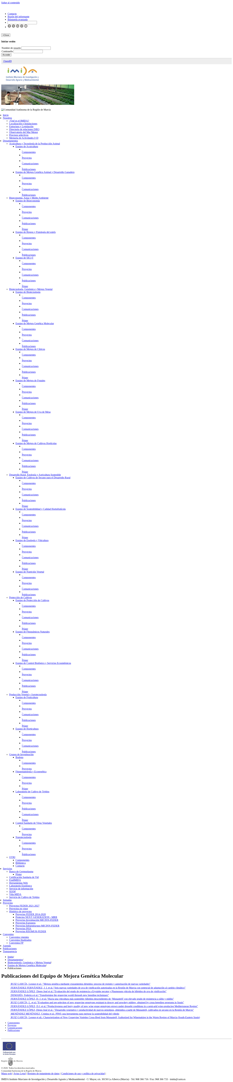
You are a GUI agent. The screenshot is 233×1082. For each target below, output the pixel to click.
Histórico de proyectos (20, 911)
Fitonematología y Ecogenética (31, 771)
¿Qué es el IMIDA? (19, 120)
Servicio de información (21, 888)
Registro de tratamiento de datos (43, 1073)
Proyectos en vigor (18, 908)
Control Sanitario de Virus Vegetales (34, 823)
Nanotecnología (23, 837)
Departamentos (10, 140)
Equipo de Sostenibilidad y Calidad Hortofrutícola (41, 509)
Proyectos (27, 158)
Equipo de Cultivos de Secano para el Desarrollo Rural (43, 477)
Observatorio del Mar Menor (23, 132)
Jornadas (7, 900)
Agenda (7, 945)
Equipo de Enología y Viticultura (32, 540)
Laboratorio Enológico (20, 885)
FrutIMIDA (15, 880)
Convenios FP (16, 942)
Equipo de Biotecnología (28, 292)
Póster (25, 229)
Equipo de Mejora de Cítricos (30, 349)
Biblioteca (21, 863)
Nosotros (7, 118)
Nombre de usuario (11, 48)
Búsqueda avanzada (18, 19)
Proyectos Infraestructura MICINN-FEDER (37, 925)
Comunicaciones (30, 163)
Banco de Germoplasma (21, 871)
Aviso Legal (19, 1073)
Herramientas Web (18, 883)
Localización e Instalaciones (23, 123)
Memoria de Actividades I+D (23, 138)
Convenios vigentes (19, 937)
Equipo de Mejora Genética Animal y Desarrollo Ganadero (45, 172)
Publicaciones (29, 169)
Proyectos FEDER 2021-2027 (24, 905)
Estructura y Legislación (21, 126)
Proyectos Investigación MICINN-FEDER (37, 920)
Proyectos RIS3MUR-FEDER (31, 931)
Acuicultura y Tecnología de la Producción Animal (34, 143)
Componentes (29, 152)
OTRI (12, 857)
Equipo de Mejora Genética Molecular (35, 323)
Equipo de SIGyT (24, 257)
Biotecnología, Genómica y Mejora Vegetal (30, 289)
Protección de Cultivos (20, 597)
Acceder (6, 55)
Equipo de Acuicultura (27, 146)
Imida (10, 956)
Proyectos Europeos (26, 923)
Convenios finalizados (20, 940)
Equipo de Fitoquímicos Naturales (33, 631)
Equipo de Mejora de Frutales (30, 380)
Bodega (19, 757)
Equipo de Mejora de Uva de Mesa (33, 412)
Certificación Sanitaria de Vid (24, 877)
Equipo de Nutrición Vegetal (30, 571)
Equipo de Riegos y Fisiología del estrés (36, 232)
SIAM (12, 891)
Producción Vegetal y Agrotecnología (28, 694)
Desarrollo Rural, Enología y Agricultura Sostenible (35, 474)
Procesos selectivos (18, 135)
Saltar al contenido (10, 2)
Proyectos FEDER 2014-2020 (31, 914)
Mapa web (6, 1073)
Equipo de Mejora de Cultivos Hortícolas (36, 443)
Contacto (20, 865)
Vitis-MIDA (15, 894)
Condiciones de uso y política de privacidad (83, 1073)
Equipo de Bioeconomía (28, 200)
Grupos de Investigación (21, 754)
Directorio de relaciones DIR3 (24, 129)
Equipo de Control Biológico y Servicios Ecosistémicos (43, 663)
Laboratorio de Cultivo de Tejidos (32, 791)
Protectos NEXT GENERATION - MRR (36, 917)
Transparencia (10, 951)
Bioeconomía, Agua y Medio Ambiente (29, 197)
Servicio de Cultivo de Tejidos (24, 897)
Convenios (8, 934)
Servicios (7, 868)
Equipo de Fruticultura (27, 697)
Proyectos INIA (23, 928)
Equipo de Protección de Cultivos (32, 600)
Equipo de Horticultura (27, 728)
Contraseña (7, 51)
